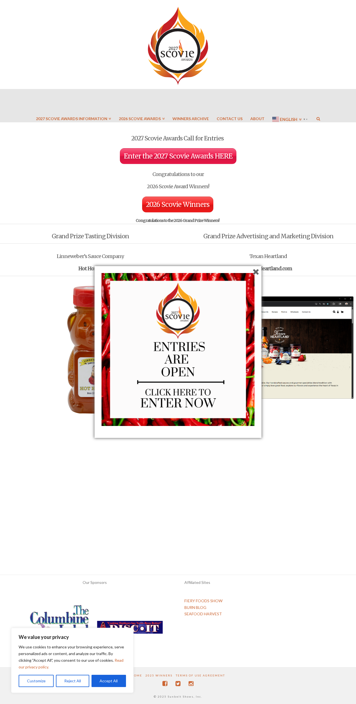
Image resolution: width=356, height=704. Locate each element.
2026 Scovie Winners (177, 204)
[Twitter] (178, 683)
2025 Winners (158, 675)
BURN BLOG (195, 607)
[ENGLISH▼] (290, 103)
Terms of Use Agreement (200, 675)
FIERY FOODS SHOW (203, 600)
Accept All (109, 680)
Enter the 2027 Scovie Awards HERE (178, 156)
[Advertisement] (178, 533)
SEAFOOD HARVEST (203, 613)
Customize (36, 680)
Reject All (72, 680)
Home (136, 675)
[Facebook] (164, 683)
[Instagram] (191, 683)
